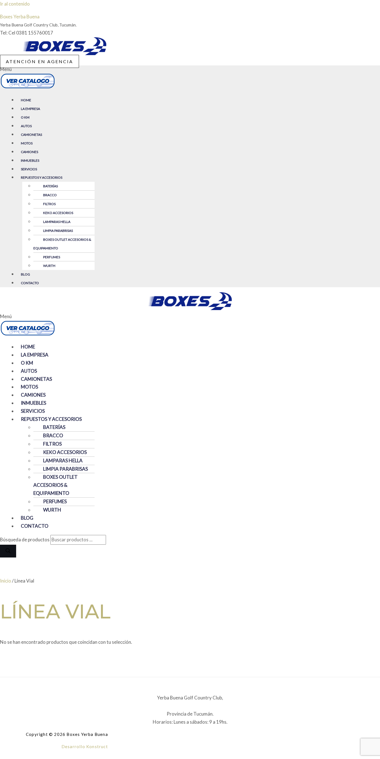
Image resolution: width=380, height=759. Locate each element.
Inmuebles (30, 160)
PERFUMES (51, 257)
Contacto (30, 283)
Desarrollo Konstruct (84, 746)
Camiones (29, 152)
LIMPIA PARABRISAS (58, 231)
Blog (25, 274)
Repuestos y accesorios (41, 177)
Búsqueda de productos (25, 539)
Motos (27, 143)
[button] (190, 78)
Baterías (50, 186)
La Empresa (30, 109)
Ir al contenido (15, 4)
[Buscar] (8, 551)
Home (26, 100)
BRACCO (50, 195)
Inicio (5, 581)
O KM (25, 117)
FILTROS (49, 204)
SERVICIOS (29, 169)
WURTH (49, 266)
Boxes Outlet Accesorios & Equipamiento (62, 243)
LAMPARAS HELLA (56, 222)
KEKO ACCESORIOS (58, 213)
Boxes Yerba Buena (20, 16)
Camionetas (31, 134)
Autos (26, 126)
